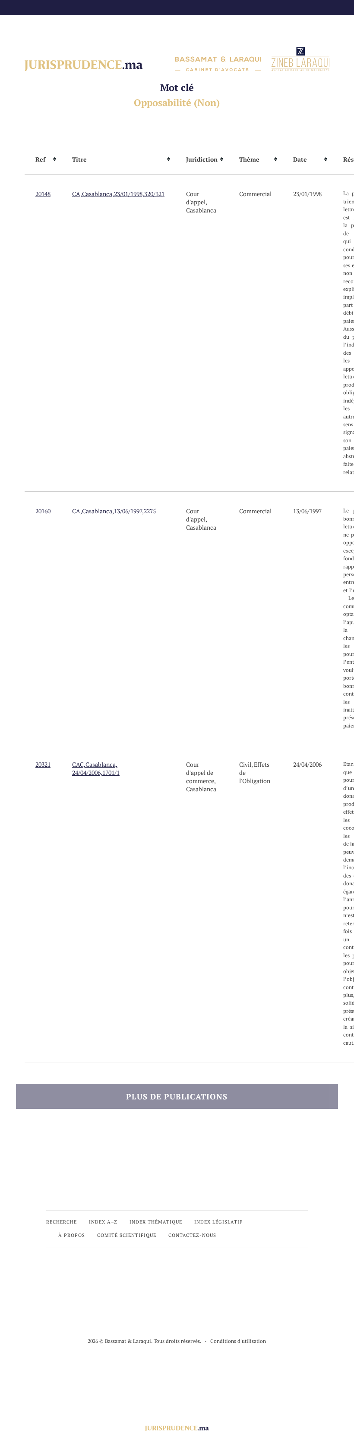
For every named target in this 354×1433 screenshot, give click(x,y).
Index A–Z (103, 1222)
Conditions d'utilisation (238, 1341)
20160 (43, 511)
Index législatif (218, 1222)
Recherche (61, 1222)
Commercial (255, 194)
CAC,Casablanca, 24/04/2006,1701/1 (96, 768)
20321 (43, 764)
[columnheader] (43, 159)
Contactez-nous (192, 1235)
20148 (43, 194)
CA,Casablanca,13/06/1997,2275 (114, 511)
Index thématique (156, 1222)
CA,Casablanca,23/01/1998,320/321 (118, 194)
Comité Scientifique (126, 1235)
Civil (245, 764)
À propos (71, 1235)
